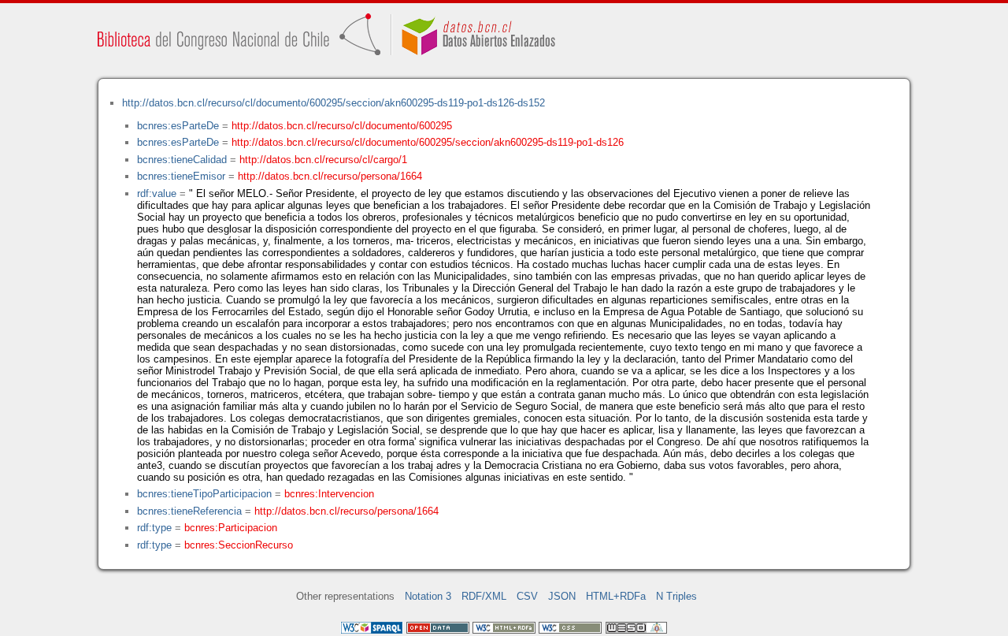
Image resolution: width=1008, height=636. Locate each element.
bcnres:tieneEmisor (181, 176)
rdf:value (156, 193)
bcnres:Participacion (230, 528)
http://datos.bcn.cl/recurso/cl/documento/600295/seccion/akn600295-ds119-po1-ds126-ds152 (333, 103)
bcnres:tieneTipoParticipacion (204, 494)
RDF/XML (483, 596)
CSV (527, 596)
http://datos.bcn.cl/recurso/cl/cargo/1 (323, 160)
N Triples (676, 596)
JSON (562, 596)
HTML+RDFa (616, 596)
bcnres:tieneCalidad (182, 160)
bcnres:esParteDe (178, 126)
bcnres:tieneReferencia (189, 511)
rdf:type (154, 528)
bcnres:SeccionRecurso (238, 545)
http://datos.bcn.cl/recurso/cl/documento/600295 (342, 126)
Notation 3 (428, 596)
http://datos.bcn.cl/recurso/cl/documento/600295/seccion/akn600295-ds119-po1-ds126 (428, 142)
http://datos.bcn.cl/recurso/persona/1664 (330, 176)
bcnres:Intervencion (329, 494)
